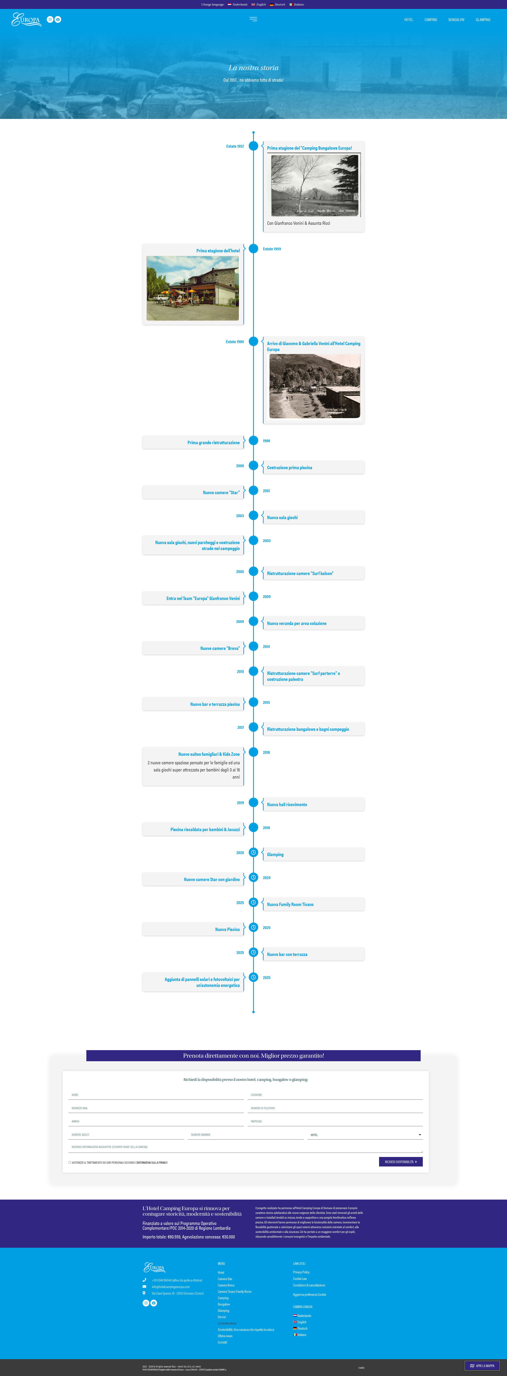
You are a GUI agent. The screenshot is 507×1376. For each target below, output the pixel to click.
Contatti (222, 1342)
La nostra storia (227, 1323)
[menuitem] (238, 4)
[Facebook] (57, 19)
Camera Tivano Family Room (235, 1291)
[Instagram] (50, 19)
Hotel (221, 1272)
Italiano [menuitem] (299, 4)
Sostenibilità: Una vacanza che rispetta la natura (246, 1329)
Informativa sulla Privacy (152, 1162)
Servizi (222, 1316)
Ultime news (225, 1335)
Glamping (223, 1310)
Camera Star (225, 1278)
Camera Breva (226, 1284)
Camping (223, 1297)
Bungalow (224, 1303)
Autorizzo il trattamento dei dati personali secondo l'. (120, 1162)
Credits (361, 1367)
